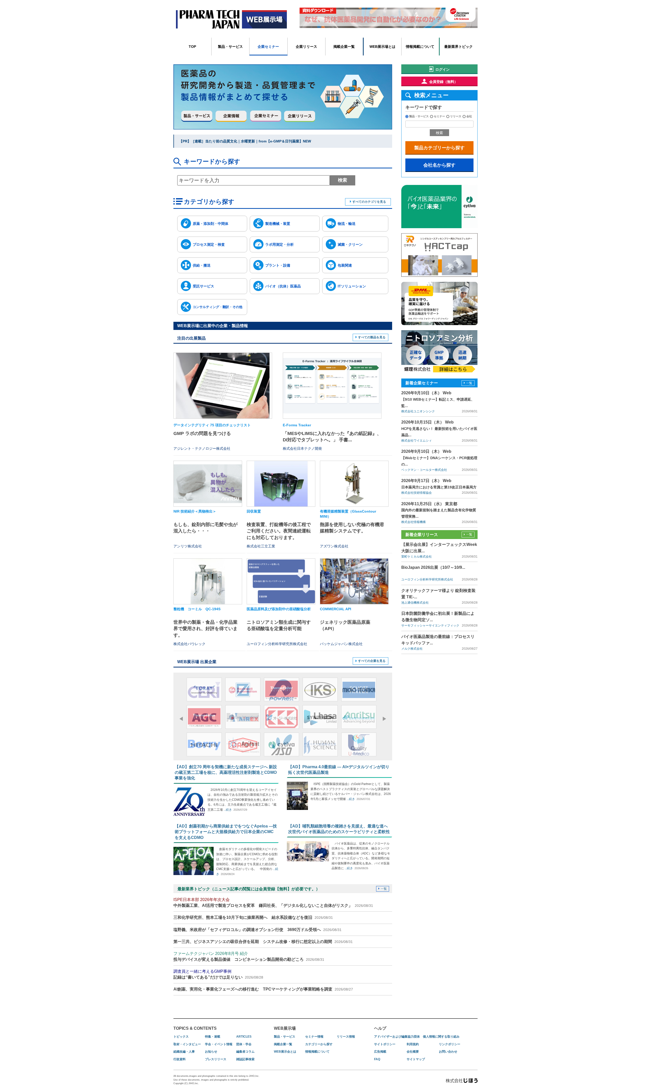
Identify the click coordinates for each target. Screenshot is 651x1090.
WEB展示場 (285, 1028)
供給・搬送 (202, 265)
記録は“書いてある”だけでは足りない (218, 974)
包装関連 (345, 265)
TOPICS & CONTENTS (195, 1028)
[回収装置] (281, 484)
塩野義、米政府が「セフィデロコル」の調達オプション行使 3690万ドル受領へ (257, 929)
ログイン (442, 69)
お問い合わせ (448, 1051)
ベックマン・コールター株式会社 (424, 470)
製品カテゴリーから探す (439, 147)
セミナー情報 (314, 1036)
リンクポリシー (449, 1044)
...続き (227, 809)
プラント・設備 (277, 265)
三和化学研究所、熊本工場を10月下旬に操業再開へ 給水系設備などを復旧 (253, 917)
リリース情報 (346, 1036)
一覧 (384, 889)
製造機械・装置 (277, 224)
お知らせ (211, 1051)
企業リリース (306, 47)
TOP (192, 47)
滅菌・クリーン (350, 244)
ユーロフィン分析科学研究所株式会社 (427, 579)
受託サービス (203, 286)
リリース (455, 116)
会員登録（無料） (443, 82)
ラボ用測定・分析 (279, 244)
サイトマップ (416, 1059)
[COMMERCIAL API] (354, 581)
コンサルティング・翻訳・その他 (217, 307)
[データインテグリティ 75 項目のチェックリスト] (222, 385)
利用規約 (413, 1044)
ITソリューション (352, 286)
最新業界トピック (458, 47)
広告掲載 (380, 1051)
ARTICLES (243, 1036)
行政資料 (179, 1059)
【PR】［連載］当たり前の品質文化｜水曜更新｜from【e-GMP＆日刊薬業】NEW (245, 141)
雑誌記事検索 (245, 1059)
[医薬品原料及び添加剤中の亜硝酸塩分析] (281, 581)
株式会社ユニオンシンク (418, 411)
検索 (342, 180)
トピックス (181, 1036)
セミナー (439, 116)
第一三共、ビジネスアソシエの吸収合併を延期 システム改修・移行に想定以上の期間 (263, 941)
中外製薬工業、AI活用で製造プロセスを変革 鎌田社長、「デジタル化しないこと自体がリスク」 (273, 902)
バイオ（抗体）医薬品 (283, 286)
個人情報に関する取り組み (441, 1036)
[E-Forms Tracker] (332, 385)
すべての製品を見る (372, 337)
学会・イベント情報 (218, 1044)
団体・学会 (243, 1044)
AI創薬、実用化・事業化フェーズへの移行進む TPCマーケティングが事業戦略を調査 (263, 989)
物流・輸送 (347, 224)
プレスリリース (215, 1059)
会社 (469, 116)
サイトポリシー (384, 1044)
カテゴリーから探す (319, 1044)
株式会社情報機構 (413, 522)
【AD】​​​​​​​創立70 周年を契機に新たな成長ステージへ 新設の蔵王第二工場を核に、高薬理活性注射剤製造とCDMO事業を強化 (226, 772)
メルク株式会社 (412, 648)
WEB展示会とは (285, 1051)
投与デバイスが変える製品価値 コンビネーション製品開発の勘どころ (248, 956)
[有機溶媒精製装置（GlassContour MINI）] (354, 484)
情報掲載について (420, 47)
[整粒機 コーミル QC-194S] (207, 581)
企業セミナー (268, 47)
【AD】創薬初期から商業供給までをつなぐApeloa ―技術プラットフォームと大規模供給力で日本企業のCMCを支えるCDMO (226, 832)
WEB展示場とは (382, 47)
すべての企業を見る (372, 661)
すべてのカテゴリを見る (369, 202)
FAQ (377, 1059)
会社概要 (413, 1051)
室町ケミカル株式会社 (416, 556)
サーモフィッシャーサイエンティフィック (430, 625)
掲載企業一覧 (344, 47)
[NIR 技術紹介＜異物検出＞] (207, 484)
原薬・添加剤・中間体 (210, 224)
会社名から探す (439, 165)
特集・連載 (212, 1036)
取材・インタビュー (187, 1044)
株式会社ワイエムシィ (416, 440)
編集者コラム (245, 1051)
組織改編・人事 (184, 1051)
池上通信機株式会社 (415, 602)
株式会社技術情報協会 (416, 493)
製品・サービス (230, 47)
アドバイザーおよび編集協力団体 (397, 1036)
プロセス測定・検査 (209, 244)
